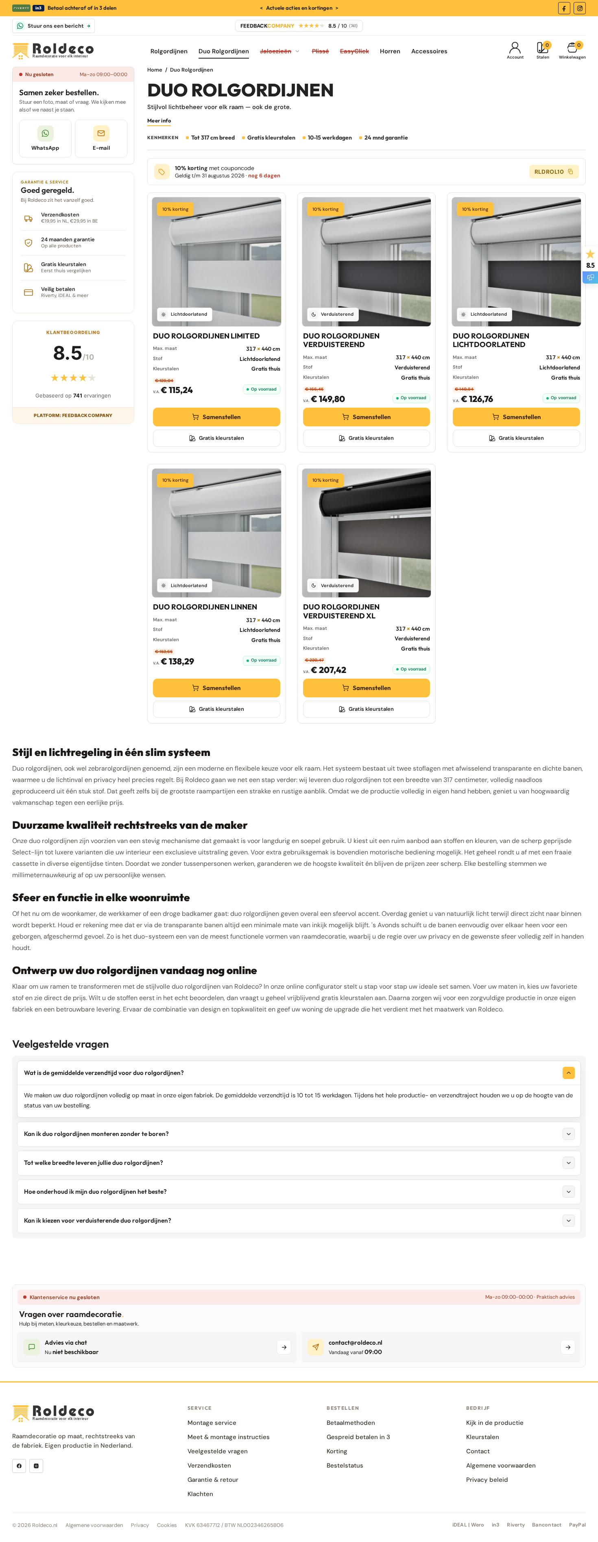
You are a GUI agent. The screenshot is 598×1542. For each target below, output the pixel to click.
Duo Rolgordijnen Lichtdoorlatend (491, 340)
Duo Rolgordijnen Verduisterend (341, 340)
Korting (337, 1451)
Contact (478, 1451)
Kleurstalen (482, 1437)
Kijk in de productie (495, 1423)
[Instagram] (580, 8)
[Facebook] (564, 8)
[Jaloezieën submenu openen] (297, 51)
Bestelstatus (345, 1465)
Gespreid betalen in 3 (358, 1437)
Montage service (212, 1423)
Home (154, 70)
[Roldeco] (53, 51)
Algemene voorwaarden (501, 1465)
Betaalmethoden (351, 1423)
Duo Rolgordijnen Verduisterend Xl (341, 611)
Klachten (200, 1494)
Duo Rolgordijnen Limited (206, 336)
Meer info (159, 120)
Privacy (140, 1525)
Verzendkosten (209, 1465)
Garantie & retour (213, 1480)
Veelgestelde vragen (218, 1451)
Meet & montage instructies (229, 1437)
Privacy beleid (487, 1480)
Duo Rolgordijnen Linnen (205, 607)
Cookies (167, 1525)
